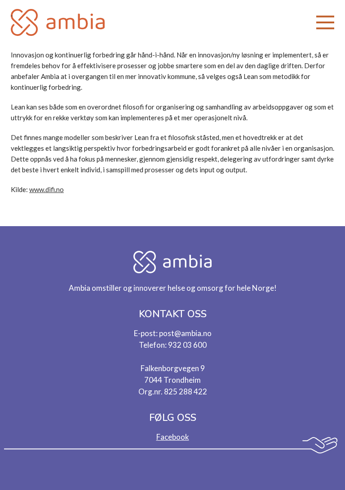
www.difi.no (46, 189)
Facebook (172, 437)
